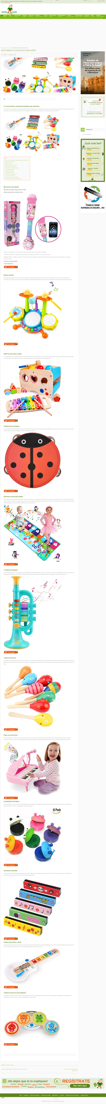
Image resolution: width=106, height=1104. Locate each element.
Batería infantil (8, 163)
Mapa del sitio (55, 1095)
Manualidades (61, 16)
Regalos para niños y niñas (6, 47)
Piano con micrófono (9, 172)
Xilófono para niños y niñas (11, 164)
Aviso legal (26, 1095)
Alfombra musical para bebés (11, 167)
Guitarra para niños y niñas (12, 177)
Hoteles (70, 16)
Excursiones (17, 16)
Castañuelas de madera (11, 174)
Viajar (93, 16)
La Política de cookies (46, 1095)
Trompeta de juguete (9, 169)
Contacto (62, 1095)
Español (103, 1)
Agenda (5, 16)
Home (20, 1095)
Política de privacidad (34, 1095)
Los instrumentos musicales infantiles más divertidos (17, 160)
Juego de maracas (9, 171)
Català (99, 1)
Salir (11, 16)
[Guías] (88, 0)
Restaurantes (79, 16)
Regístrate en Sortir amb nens (72, 1095)
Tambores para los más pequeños (13, 178)
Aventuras (31, 16)
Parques (25, 16)
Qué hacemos (52, 16)
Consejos (86, 16)
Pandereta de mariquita (10, 166)
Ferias (45, 16)
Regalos (100, 16)
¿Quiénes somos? (84, 1095)
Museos (39, 16)
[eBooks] (90, 0)
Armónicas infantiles (10, 175)
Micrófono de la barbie (10, 161)
